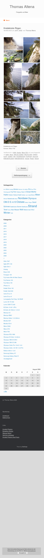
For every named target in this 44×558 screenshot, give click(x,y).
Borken (16, 189)
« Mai (5, 391)
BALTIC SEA (28, 155)
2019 (5, 242)
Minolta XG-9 (7, 323)
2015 (5, 231)
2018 (5, 239)
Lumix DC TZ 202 (9, 302)
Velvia (9, 210)
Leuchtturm (31, 195)
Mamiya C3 (7, 313)
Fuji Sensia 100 (8, 280)
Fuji (12, 192)
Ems (32, 189)
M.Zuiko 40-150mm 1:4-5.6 (12, 310)
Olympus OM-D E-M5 (10, 342)
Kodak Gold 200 (8, 291)
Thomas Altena (31, 30)
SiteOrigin (24, 446)
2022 (5, 248)
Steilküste (25, 207)
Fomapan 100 (8, 275)
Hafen (6, 194)
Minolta (5, 198)
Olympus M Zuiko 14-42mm (12, 337)
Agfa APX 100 (8, 264)
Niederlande (10, 198)
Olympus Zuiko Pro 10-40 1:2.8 (13, 345)
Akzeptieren (22, 553)
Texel (5, 209)
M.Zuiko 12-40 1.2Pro (10, 307)
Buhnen (21, 189)
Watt (21, 209)
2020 (5, 245)
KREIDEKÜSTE (19, 159)
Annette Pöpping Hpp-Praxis (11, 437)
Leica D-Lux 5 (8, 294)
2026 (5, 256)
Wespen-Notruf (7, 433)
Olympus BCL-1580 (9, 334)
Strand (37, 159)
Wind (32, 210)
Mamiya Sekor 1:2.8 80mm (12, 318)
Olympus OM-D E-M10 (10, 340)
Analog (19, 152)
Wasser (16, 209)
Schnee (7, 206)
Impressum (6, 416)
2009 (5, 226)
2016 (5, 234)
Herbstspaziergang (22, 175)
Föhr (14, 192)
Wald (12, 210)
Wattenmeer (27, 210)
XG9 (12, 213)
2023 (5, 250)
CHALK (35, 155)
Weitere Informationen (30, 551)
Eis (29, 189)
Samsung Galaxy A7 (10, 353)
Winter (7, 212)
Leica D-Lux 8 (8, 296)
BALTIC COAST (19, 155)
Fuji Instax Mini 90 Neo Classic (13, 277)
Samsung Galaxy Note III (11, 356)
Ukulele (22, 168)
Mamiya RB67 (8, 315)
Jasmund (35, 156)
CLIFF (5, 156)
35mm (11, 155)
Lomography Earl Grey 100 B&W (13, 299)
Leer (27, 195)
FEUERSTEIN (20, 156)
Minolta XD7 (7, 321)
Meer (37, 194)
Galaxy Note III (21, 192)
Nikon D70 (7, 329)
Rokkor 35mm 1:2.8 (9, 351)
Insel (19, 195)
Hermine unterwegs (8, 435)
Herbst (11, 195)
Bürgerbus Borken (8, 431)
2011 (5, 229)
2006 (14, 152)
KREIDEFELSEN (9, 159)
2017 (5, 237)
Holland (15, 195)
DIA (14, 156)
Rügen (32, 159)
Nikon (16, 198)
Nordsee (23, 198)
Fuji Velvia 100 (8, 283)
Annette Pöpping (7, 429)
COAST (10, 156)
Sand (34, 202)
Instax (23, 195)
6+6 (4, 189)
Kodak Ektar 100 (9, 288)
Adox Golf (7, 261)
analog (11, 189)
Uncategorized (8, 359)
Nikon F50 (25, 152)
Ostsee (27, 159)
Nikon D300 (7, 326)
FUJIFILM (29, 156)
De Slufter (25, 189)
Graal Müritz (31, 191)
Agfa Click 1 (7, 266)
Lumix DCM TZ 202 (9, 304)
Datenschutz (6, 418)
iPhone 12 (7, 286)
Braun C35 (7, 272)
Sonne (19, 206)
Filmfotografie (7, 192)
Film (35, 189)
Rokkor (26, 202)
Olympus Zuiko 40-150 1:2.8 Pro (13, 348)
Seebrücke (13, 207)
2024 (5, 253)
